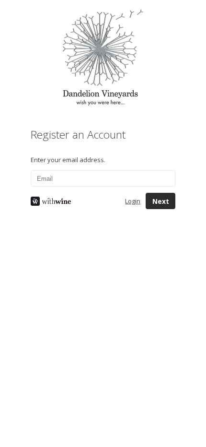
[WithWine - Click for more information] (70, 201)
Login (132, 201)
